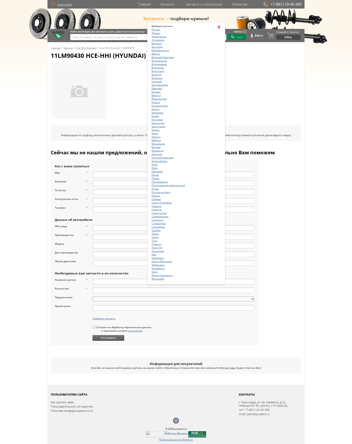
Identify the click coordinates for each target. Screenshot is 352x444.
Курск (155, 133)
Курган (156, 130)
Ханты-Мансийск (162, 261)
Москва (156, 147)
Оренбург (157, 171)
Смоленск (157, 220)
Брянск (156, 54)
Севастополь (159, 213)
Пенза (155, 175)
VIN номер (71, 226)
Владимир (158, 67)
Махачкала (158, 144)
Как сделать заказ (62, 402)
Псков (155, 189)
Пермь (156, 178)
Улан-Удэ (157, 247)
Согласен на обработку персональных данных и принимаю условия (123, 329)
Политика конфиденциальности (72, 411)
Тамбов (156, 230)
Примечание (62, 306)
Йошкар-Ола (159, 99)
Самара (156, 199)
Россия (156, 29)
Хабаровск (158, 258)
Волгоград (158, 71)
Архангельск (159, 36)
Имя (71, 172)
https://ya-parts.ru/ (58, 35)
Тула (154, 240)
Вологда (156, 74)
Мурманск (158, 150)
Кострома (157, 119)
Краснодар (64, 4)
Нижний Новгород (163, 157)
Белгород (157, 47)
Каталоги (167, 4)
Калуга (156, 109)
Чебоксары (158, 265)
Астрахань (158, 40)
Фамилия (71, 181)
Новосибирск (159, 161)
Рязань (156, 195)
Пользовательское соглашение (72, 406)
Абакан (156, 33)
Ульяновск (158, 251)
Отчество (71, 190)
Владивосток (159, 60)
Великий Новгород (163, 57)
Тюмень (156, 244)
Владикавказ (159, 64)
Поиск (239, 37)
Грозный (157, 81)
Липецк (156, 137)
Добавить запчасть (104, 318)
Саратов (157, 209)
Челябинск (158, 268)
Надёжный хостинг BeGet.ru (176, 439)
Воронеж (157, 78)
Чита (154, 272)
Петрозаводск (160, 182)
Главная (144, 4)
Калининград (160, 105)
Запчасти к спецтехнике (204, 4)
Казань (156, 102)
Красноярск (158, 126)
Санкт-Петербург (162, 202)
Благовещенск (160, 50)
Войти (259, 35)
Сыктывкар (158, 227)
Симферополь (160, 216)
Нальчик (157, 154)
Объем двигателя (65, 261)
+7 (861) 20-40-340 (286, 4)
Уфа (154, 254)
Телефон (71, 207)
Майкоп (156, 140)
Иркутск (156, 95)
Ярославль (158, 279)
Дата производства (66, 252)
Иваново (157, 88)
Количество (71, 288)
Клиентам (240, 4)
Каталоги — (156, 18)
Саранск (157, 206)
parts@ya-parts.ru (258, 414)
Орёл (155, 168)
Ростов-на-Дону (161, 192)
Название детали (71, 280)
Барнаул (157, 43)
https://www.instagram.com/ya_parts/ (176, 421)
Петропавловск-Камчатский (168, 185)
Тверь (155, 234)
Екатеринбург (160, 85)
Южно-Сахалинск (162, 275)
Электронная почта (71, 199)
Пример (238, 31)
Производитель (71, 235)
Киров (155, 116)
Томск (155, 237)
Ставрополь (159, 223)
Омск (155, 164)
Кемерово (157, 112)
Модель (59, 244)
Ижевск (156, 92)
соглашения (135, 330)
